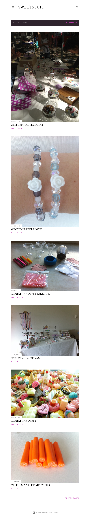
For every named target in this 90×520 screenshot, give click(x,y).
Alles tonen (71, 23)
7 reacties (20, 362)
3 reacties (20, 489)
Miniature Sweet (23, 420)
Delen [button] (13, 128)
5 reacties (20, 233)
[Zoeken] (77, 6)
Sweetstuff (31, 7)
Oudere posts (72, 498)
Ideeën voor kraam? (26, 358)
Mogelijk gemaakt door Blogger (47, 513)
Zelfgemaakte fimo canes (30, 485)
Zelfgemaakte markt (27, 124)
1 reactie (19, 128)
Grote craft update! (27, 229)
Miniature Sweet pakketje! (31, 294)
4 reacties (20, 297)
